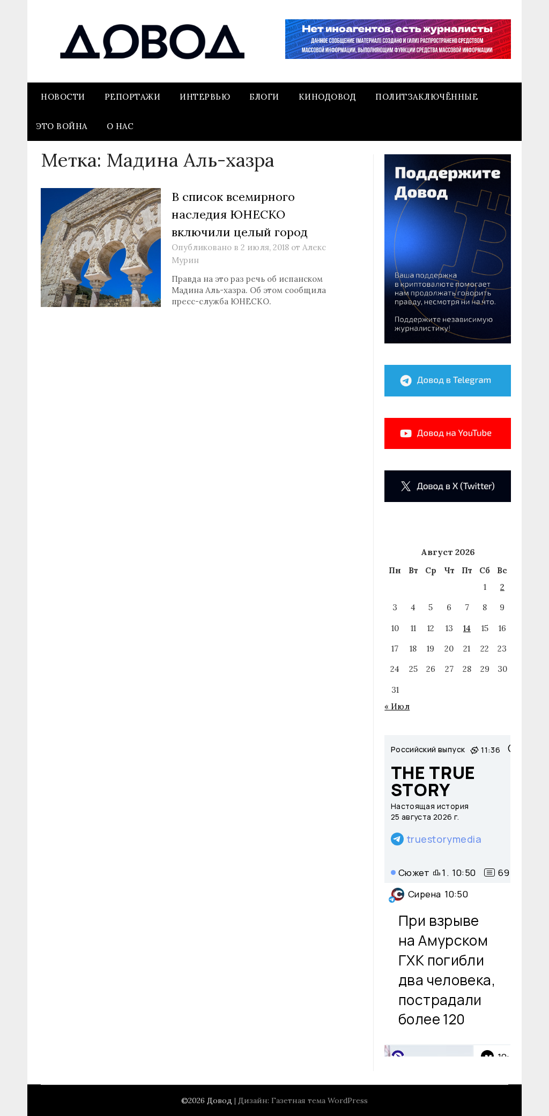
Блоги (264, 97)
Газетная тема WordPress (319, 1100)
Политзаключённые (426, 97)
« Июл (397, 706)
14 (467, 628)
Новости (63, 97)
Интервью (205, 97)
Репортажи (133, 97)
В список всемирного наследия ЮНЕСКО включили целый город (240, 214)
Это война (61, 126)
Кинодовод (328, 97)
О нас (120, 126)
